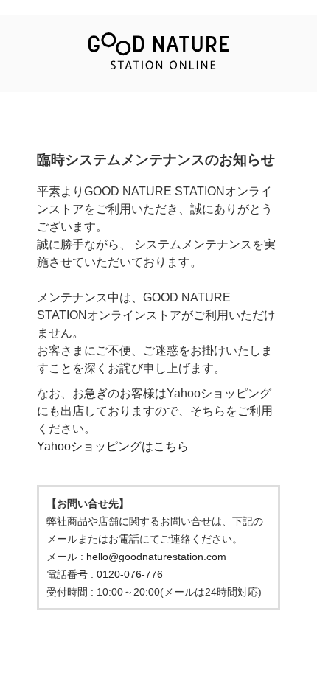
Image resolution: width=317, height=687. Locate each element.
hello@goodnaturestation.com (156, 556)
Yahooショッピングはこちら (113, 446)
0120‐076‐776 (130, 574)
